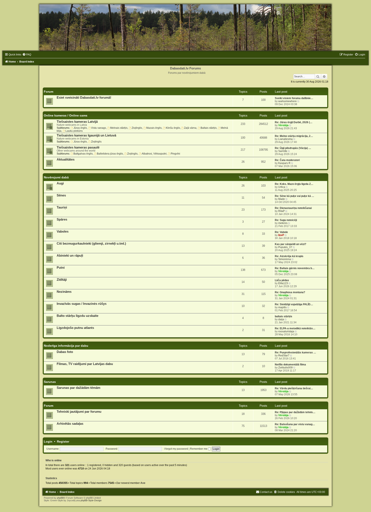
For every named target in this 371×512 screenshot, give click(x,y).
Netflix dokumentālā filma (290, 364)
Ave (142, 482)
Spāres (62, 219)
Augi (60, 183)
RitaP (281, 211)
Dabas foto (65, 352)
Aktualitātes (66, 159)
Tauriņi (62, 207)
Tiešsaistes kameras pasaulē (78, 147)
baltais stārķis (283, 316)
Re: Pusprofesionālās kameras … (295, 352)
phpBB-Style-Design (91, 500)
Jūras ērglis (80, 127)
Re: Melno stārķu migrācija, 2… (294, 136)
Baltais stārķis (209, 127)
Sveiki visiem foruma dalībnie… (294, 98)
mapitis (282, 307)
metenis (282, 223)
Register (63, 441)
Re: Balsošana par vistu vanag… (295, 424)
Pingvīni (175, 153)
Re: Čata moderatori (287, 160)
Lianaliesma (285, 139)
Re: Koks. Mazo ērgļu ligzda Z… (294, 183)
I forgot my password (176, 448)
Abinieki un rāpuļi (70, 255)
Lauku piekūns (74, 130)
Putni (61, 267)
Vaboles (62, 231)
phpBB (60, 498)
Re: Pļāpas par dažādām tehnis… (295, 412)
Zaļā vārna (190, 127)
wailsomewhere (287, 101)
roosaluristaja (286, 331)
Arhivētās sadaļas (70, 423)
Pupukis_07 (285, 247)
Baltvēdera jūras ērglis (110, 153)
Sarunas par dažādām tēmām (78, 387)
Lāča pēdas (282, 280)
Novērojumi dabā (56, 177)
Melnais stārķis (119, 127)
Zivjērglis (137, 127)
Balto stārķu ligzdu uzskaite (77, 315)
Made (281, 199)
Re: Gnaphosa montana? (290, 292)
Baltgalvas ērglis (83, 153)
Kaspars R (284, 163)
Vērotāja (283, 125)
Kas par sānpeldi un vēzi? (290, 244)
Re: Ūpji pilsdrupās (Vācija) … (293, 148)
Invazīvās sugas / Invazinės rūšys (81, 303)
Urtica (281, 187)
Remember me (199, 448)
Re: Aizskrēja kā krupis (289, 256)
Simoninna (284, 259)
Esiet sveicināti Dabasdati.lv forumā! (84, 97)
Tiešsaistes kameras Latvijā (77, 121)
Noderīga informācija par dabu (66, 345)
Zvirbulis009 (285, 367)
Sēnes (61, 195)
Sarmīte (282, 151)
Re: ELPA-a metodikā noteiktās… (295, 328)
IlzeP (281, 235)
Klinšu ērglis (173, 127)
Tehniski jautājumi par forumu (79, 411)
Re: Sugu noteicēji (286, 220)
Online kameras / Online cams (65, 115)
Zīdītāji (62, 279)
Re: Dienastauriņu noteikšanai (293, 208)
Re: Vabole (281, 232)
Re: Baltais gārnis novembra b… (295, 268)
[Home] (185, 27)
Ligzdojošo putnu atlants (75, 328)
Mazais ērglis (154, 127)
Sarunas (50, 381)
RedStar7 (283, 355)
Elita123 (283, 283)
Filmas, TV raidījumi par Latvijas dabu (85, 364)
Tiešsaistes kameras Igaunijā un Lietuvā (86, 135)
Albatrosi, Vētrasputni (154, 153)
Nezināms (64, 291)
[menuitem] (26, 54)
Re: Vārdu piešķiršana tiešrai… (294, 388)
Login (48, 441)
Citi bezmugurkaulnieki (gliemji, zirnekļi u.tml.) (91, 243)
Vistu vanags (98, 127)
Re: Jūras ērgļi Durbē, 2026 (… (293, 122)
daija (281, 319)
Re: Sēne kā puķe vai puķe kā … (294, 196)
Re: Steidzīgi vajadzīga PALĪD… (294, 304)
